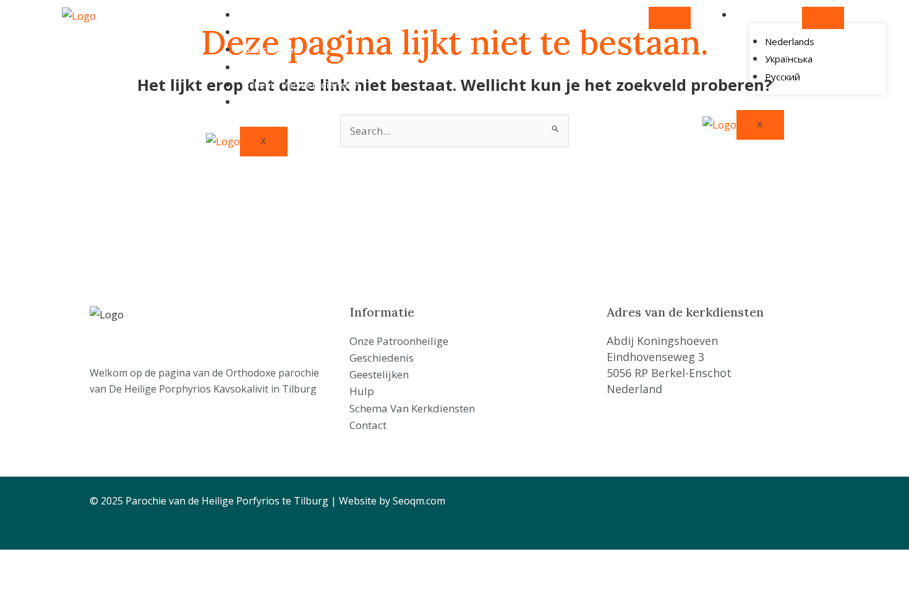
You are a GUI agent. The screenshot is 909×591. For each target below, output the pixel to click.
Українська (789, 59)
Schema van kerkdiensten (302, 85)
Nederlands (766, 15)
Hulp (254, 67)
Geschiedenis (274, 32)
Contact (261, 102)
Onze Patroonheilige (289, 15)
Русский (782, 76)
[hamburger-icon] (669, 18)
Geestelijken (271, 49)
